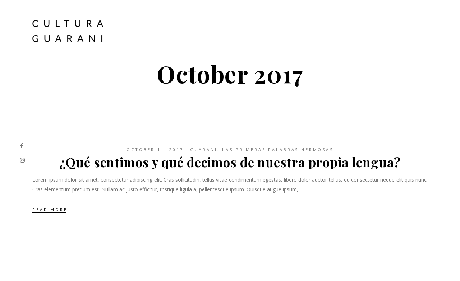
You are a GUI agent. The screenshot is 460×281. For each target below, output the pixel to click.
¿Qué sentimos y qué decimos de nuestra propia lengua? (229, 162)
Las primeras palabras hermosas (278, 149)
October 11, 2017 (155, 149)
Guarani (203, 149)
